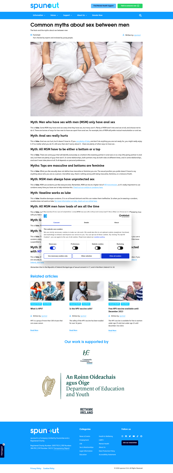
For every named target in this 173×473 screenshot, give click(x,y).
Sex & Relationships (86, 447)
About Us (81, 15)
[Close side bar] (4, 444)
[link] (44, 431)
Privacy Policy (35, 468)
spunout (137, 35)
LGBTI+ (101, 440)
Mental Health (104, 444)
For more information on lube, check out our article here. (76, 201)
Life (80, 444)
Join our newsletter (130, 443)
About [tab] (116, 222)
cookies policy (99, 237)
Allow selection (86, 256)
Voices (53, 15)
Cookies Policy (48, 468)
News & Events (84, 436)
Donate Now (97, 15)
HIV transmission (110, 185)
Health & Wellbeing (106, 436)
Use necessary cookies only (57, 256)
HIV (40, 251)
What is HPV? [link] (36, 309)
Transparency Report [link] (61, 448)
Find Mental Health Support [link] (104, 6)
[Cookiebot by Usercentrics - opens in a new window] (120, 216)
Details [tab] (86, 222)
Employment (84, 440)
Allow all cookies (115, 256)
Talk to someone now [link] (128, 6)
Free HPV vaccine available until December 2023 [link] (124, 310)
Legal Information (85, 451)
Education (83, 455)
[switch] (75, 248)
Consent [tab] (56, 222)
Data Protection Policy (107, 451)
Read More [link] (34, 330)
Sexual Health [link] (36, 304)
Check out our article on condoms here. (88, 187)
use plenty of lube (83, 141)
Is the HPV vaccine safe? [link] (80, 309)
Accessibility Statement (107, 455)
